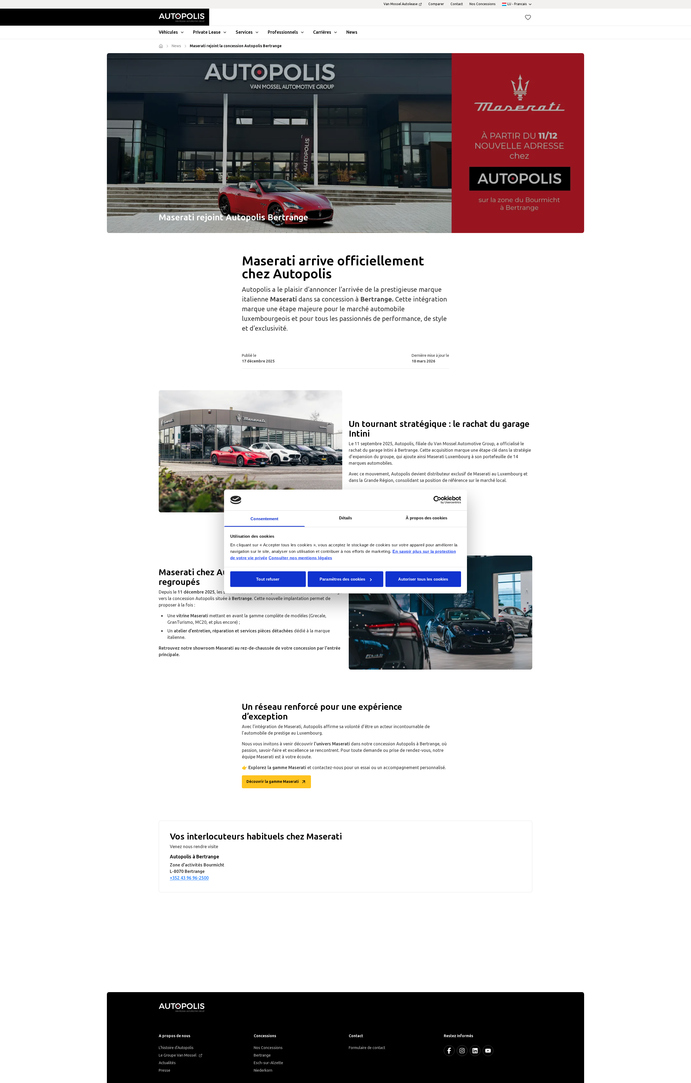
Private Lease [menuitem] (207, 32)
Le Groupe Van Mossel (178, 1055)
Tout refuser (267, 579)
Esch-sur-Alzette (268, 1063)
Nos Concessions (268, 1048)
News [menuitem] (351, 32)
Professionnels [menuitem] (283, 32)
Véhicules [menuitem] (168, 32)
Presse (164, 1070)
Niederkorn (263, 1070)
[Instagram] (462, 1050)
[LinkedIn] (475, 1050)
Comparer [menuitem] (436, 4)
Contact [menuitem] (456, 4)
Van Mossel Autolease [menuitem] (401, 4)
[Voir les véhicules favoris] (528, 17)
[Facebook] (449, 1050)
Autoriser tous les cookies (423, 579)
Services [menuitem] (244, 32)
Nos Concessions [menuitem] (482, 4)
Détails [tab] (345, 517)
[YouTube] (488, 1050)
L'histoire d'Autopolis (176, 1048)
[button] (528, 17)
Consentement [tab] (264, 518)
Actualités (167, 1063)
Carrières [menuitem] (322, 32)
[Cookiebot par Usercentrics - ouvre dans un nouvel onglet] (437, 500)
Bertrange (262, 1055)
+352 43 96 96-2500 (189, 877)
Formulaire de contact (367, 1048)
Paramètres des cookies (342, 579)
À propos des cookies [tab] (426, 517)
